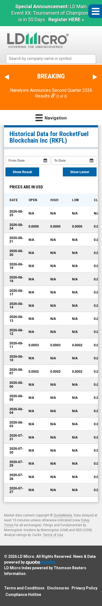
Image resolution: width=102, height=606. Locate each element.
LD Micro (26, 556)
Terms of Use (53, 535)
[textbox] (53, 58)
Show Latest (79, 171)
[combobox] (51, 59)
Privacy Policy (84, 588)
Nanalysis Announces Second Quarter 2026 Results (51, 93)
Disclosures (58, 588)
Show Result (22, 171)
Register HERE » (66, 19)
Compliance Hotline (23, 594)
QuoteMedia (63, 515)
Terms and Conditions (24, 588)
